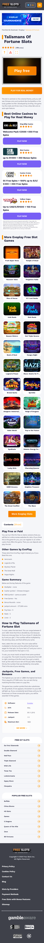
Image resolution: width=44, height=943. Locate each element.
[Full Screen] (16, 52)
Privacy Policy (8, 866)
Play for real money (22, 90)
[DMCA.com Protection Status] (29, 927)
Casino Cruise (25, 173)
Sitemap (6, 904)
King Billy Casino (26, 124)
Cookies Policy (8, 871)
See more (20, 728)
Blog (4, 882)
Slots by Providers (10, 889)
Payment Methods (10, 894)
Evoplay (30, 703)
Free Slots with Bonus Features (16, 899)
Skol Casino (24, 150)
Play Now (22, 141)
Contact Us (7, 876)
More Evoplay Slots (22, 513)
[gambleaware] (22, 918)
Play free (22, 71)
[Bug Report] (10, 52)
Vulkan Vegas (25, 199)
